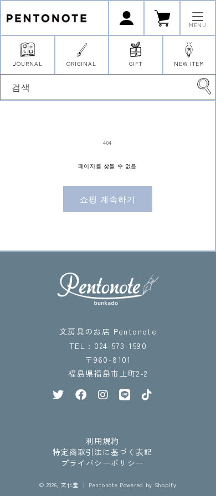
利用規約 (102, 440)
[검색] (204, 86)
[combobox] (108, 87)
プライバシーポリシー (102, 462)
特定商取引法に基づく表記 (102, 451)
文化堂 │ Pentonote (89, 485)
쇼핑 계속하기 (108, 199)
